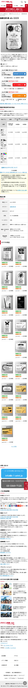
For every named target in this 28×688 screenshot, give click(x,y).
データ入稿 (16, 5)
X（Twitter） (12, 678)
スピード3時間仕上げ (18, 95)
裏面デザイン (3, 148)
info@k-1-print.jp (14, 476)
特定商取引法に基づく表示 (10, 675)
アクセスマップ (4, 643)
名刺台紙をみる (13, 172)
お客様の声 (4, 665)
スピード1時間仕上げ (18, 84)
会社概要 (3, 655)
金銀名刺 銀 (24, 13)
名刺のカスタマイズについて (9, 167)
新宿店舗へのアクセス (5, 538)
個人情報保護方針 (16, 672)
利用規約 (8, 672)
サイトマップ (21, 675)
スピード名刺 (3, 5)
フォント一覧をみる (22, 172)
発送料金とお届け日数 (5, 518)
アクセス (16, 655)
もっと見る (14, 446)
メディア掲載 (4, 660)
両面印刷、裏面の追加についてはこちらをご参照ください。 (14, 103)
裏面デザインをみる (4, 172)
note (6, 678)
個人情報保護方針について (6, 575)
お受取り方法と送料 (22, 190)
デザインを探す (9, 5)
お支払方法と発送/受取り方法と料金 (9, 509)
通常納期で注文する (18, 73)
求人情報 (16, 665)
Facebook (21, 678)
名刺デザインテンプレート (14, 13)
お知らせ (16, 660)
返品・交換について (5, 564)
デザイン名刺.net (4, 13)
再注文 (22, 5)
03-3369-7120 (14, 486)
